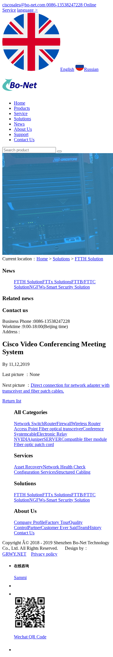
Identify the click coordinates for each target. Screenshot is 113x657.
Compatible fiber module (84, 439)
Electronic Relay (52, 434)
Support (21, 134)
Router (50, 423)
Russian (91, 69)
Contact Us (24, 139)
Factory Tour (57, 522)
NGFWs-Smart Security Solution (59, 286)
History (94, 527)
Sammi (20, 577)
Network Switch (29, 423)
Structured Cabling (73, 472)
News (19, 123)
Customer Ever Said (59, 527)
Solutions (22, 118)
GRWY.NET (14, 554)
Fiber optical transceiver (61, 428)
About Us (23, 129)
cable (32, 434)
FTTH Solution (89, 258)
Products (22, 108)
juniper (37, 439)
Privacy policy (44, 554)
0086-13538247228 (65, 4)
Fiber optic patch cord (34, 444)
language (27, 10)
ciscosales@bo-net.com (24, 4)
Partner (34, 527)
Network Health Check (64, 466)
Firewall (64, 423)
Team (83, 527)
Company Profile (29, 522)
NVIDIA (22, 439)
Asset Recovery (28, 466)
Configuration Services (35, 472)
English (67, 69)
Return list (11, 400)
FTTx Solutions (56, 281)
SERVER (52, 439)
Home (19, 103)
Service (21, 113)
